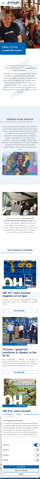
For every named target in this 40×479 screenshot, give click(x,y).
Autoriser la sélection (21, 470)
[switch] (36, 450)
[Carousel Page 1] (19, 172)
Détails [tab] (18, 414)
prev (4, 163)
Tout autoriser (21, 467)
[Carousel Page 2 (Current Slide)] (20, 172)
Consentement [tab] (8, 414)
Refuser (21, 474)
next (36, 163)
